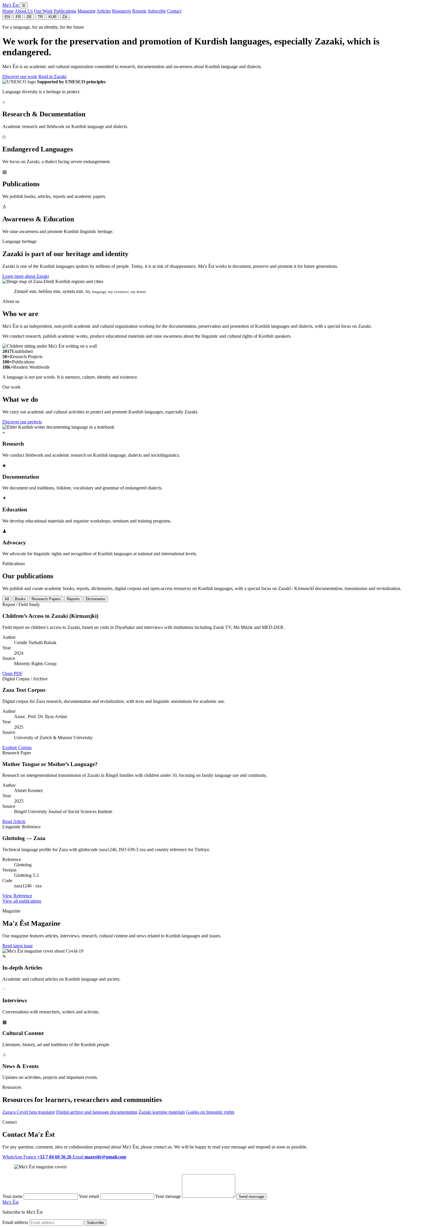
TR (40, 17)
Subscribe (157, 10)
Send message (251, 1196)
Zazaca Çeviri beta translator (28, 1112)
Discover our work (19, 76)
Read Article (13, 821)
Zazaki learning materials (162, 1112)
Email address (15, 1222)
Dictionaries (96, 599)
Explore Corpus (17, 747)
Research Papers (46, 599)
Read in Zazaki (52, 76)
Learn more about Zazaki (25, 276)
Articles (104, 10)
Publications (65, 10)
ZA (64, 17)
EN (7, 17)
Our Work (43, 10)
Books (20, 599)
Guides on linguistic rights (210, 1112)
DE (29, 17)
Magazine (87, 10)
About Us (24, 10)
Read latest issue (17, 945)
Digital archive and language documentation (96, 1112)
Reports (139, 10)
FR (18, 17)
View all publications (21, 900)
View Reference (17, 895)
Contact (174, 10)
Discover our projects (22, 421)
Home (8, 10)
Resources (121, 10)
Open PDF (12, 673)
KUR (52, 17)
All (7, 599)
